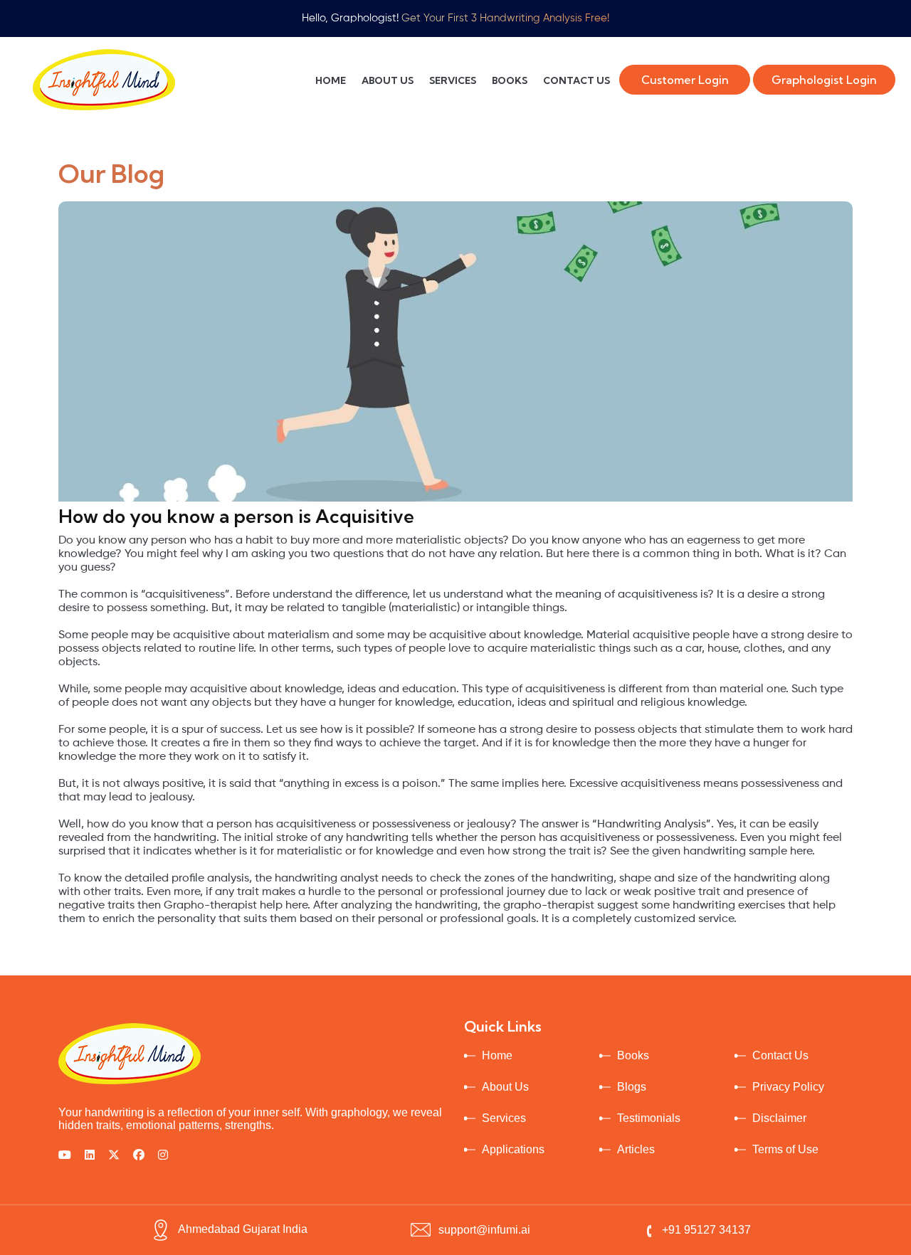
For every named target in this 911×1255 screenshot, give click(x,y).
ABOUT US (388, 80)
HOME (330, 80)
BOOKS (509, 80)
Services (504, 1118)
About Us (505, 1087)
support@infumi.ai (484, 1230)
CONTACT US (576, 80)
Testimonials (648, 1118)
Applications (513, 1149)
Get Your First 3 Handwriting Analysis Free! (505, 18)
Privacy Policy (788, 1087)
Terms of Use (785, 1149)
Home (497, 1055)
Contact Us (780, 1055)
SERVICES (452, 80)
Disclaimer (779, 1118)
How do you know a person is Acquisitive (236, 516)
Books (633, 1055)
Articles (636, 1149)
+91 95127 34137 (706, 1230)
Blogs (631, 1087)
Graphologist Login (824, 80)
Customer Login (685, 80)
